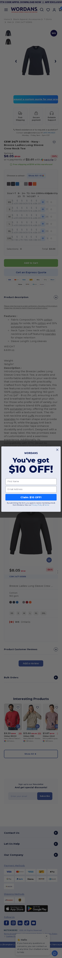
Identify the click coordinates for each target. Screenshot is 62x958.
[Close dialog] (57, 449)
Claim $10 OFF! (30, 497)
